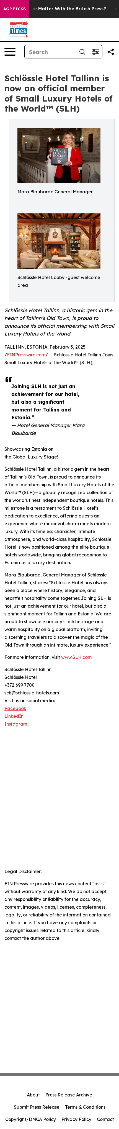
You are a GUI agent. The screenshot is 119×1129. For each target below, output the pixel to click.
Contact (105, 1119)
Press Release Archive (68, 1095)
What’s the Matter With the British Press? (59, 8)
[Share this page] (111, 51)
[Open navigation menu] (9, 51)
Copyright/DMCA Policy (30, 1119)
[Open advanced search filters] (95, 51)
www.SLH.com (76, 657)
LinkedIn (14, 716)
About (33, 1095)
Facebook (15, 708)
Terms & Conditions (85, 1107)
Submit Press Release (37, 1107)
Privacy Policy (76, 1119)
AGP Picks (14, 8)
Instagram (15, 724)
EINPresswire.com (26, 355)
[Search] (82, 51)
